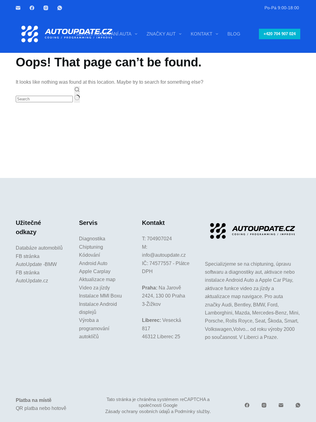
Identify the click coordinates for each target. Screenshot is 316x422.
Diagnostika (92, 238)
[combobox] (44, 99)
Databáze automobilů (39, 248)
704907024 (159, 238)
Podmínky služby (192, 411)
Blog (233, 33)
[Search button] (77, 94)
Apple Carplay (94, 271)
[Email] (18, 8)
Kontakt (201, 33)
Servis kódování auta (103, 33)
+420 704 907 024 (280, 34)
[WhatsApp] (59, 8)
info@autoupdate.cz (164, 255)
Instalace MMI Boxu (100, 295)
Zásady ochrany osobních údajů (137, 411)
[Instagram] (46, 8)
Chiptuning (91, 247)
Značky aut (161, 33)
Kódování (89, 255)
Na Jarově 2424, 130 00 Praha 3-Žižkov (163, 296)
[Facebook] (32, 8)
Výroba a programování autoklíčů (94, 328)
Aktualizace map (97, 279)
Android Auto (93, 263)
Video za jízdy (94, 287)
